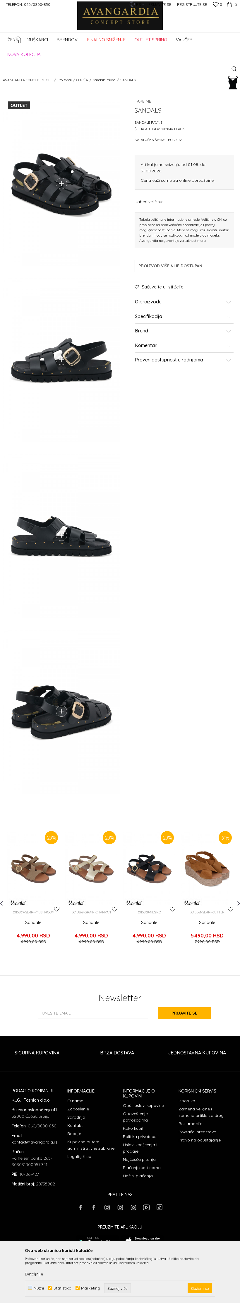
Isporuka (187, 1100)
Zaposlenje (78, 1109)
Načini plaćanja (138, 1175)
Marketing (90, 1288)
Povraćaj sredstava (197, 1131)
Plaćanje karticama (142, 1167)
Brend (141, 331)
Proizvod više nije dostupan (170, 266)
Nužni (39, 1288)
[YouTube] (146, 1207)
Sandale (33, 922)
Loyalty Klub (79, 1156)
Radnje (74, 1133)
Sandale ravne (104, 80)
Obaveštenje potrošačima (135, 1117)
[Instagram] (107, 1207)
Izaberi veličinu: (149, 201)
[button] (234, 69)
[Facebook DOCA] (93, 1207)
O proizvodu (148, 302)
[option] (33, 891)
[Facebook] (80, 1207)
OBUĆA (82, 80)
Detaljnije (34, 1274)
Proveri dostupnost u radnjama (169, 360)
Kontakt (75, 1125)
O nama (75, 1100)
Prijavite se (184, 1013)
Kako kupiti (133, 1128)
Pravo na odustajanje (200, 1140)
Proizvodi (64, 80)
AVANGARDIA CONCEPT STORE (28, 80)
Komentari (146, 345)
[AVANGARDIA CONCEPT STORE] (120, 20)
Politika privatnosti (141, 1136)
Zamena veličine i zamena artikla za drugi (201, 1112)
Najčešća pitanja (139, 1159)
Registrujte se (192, 4)
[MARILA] (18, 902)
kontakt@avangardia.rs (34, 1142)
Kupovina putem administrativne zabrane (90, 1145)
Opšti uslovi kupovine (143, 1105)
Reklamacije (190, 1123)
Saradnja (76, 1117)
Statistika (62, 1288)
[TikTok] (159, 1207)
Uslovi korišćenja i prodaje (140, 1148)
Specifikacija (148, 316)
